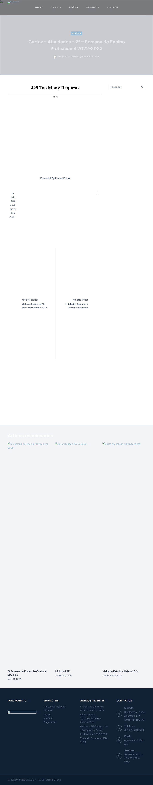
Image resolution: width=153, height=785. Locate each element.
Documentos (92, 7)
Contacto (112, 7)
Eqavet (38, 7)
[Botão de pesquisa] (142, 87)
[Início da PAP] (76, 554)
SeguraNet (50, 722)
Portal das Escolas (54, 706)
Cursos (54, 7)
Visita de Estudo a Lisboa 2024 (120, 671)
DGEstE (48, 710)
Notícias (73, 7)
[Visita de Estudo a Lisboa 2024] (123, 554)
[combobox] (124, 87)
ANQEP (48, 718)
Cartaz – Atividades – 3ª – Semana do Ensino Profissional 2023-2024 (94, 730)
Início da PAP (62, 671)
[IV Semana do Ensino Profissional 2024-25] (29, 554)
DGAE (47, 714)
